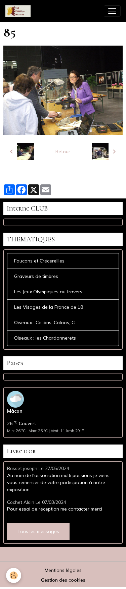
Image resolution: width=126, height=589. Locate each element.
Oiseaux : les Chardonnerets (45, 338)
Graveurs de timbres (36, 276)
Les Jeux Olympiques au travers (48, 292)
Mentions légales (63, 570)
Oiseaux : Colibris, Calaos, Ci (45, 322)
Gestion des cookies (63, 580)
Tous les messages (38, 531)
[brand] (19, 11)
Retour (62, 152)
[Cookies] (13, 575)
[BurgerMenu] (112, 11)
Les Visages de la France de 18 (48, 307)
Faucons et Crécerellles (39, 261)
